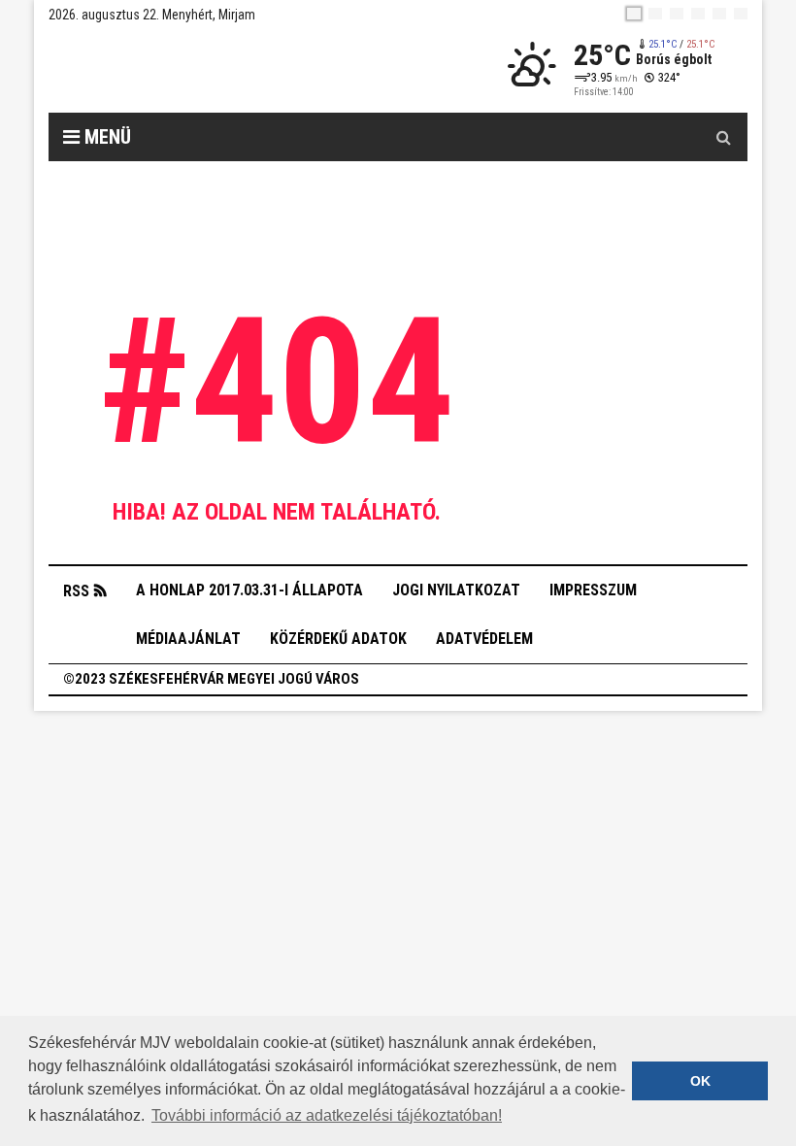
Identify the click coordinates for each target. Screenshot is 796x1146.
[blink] (740, 13)
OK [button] (700, 1081)
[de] (698, 13)
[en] (655, 13)
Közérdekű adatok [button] (338, 638)
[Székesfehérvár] (227, 68)
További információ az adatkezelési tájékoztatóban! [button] (326, 1115)
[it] (719, 13)
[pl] (676, 13)
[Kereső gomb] (723, 137)
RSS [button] (76, 591)
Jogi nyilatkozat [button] (456, 590)
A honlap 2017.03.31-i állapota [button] (249, 590)
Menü (105, 137)
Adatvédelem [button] (484, 638)
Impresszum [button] (593, 590)
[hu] (634, 13)
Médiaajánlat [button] (188, 638)
